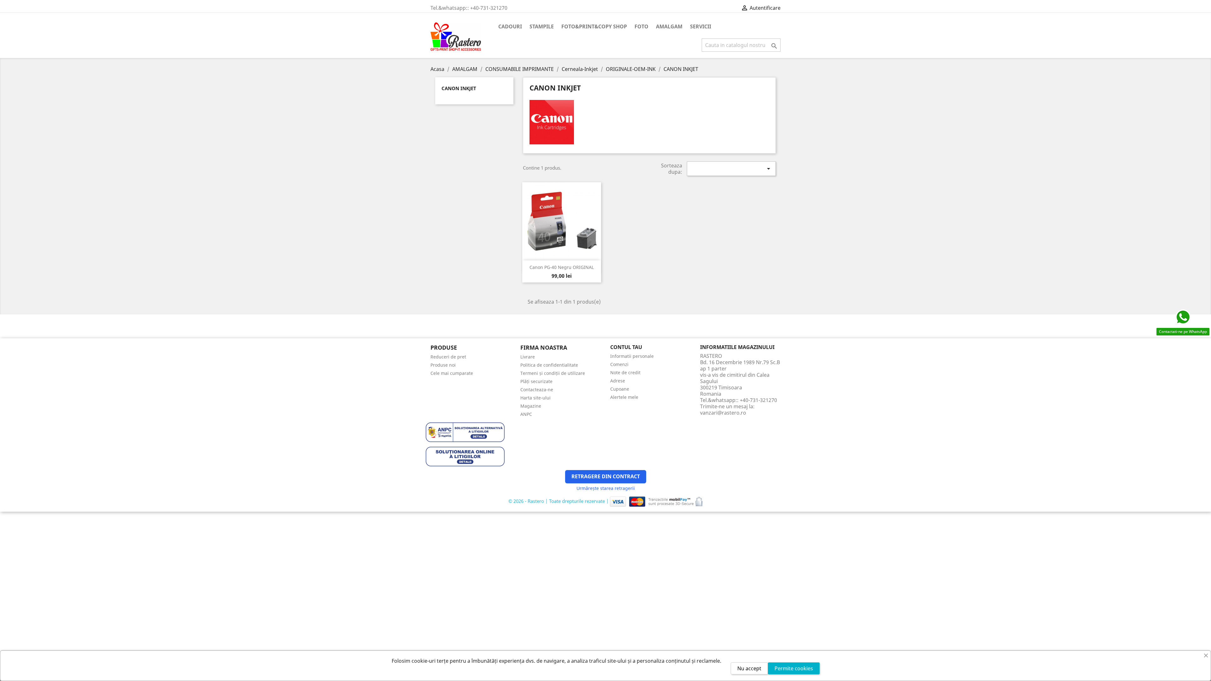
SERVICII (700, 26)
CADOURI (510, 26)
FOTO (641, 26)
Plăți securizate (536, 381)
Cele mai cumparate (451, 373)
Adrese (617, 381)
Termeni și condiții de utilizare (552, 373)
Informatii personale (632, 356)
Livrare (527, 357)
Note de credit (625, 372)
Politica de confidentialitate (549, 365)
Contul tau (626, 347)
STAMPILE (541, 26)
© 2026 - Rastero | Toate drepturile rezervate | (559, 501)
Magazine (530, 406)
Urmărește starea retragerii (605, 488)
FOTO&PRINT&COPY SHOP (594, 26)
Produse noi (443, 365)
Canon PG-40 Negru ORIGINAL (561, 267)
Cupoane (619, 389)
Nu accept (749, 668)
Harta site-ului (535, 398)
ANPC (526, 414)
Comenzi (619, 364)
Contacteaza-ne (536, 390)
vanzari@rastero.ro (723, 412)
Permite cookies (794, 668)
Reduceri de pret (448, 357)
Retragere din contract (605, 476)
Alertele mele (624, 397)
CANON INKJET (459, 88)
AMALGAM (669, 26)
